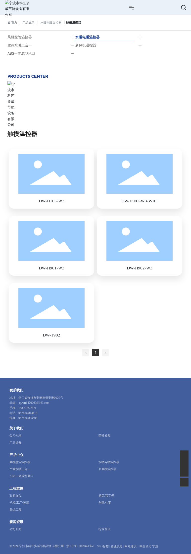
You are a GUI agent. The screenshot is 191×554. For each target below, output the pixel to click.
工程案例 (16, 488)
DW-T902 (51, 335)
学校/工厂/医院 (19, 502)
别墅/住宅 (104, 502)
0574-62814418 (27, 413)
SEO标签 (103, 546)
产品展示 (28, 22)
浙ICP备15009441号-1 (80, 546)
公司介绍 (15, 435)
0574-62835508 (27, 418)
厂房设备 (15, 442)
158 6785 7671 (27, 408)
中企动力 (145, 546)
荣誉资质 (104, 435)
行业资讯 (104, 529)
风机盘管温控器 (19, 37)
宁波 (155, 546)
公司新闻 (15, 529)
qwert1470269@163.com (34, 403)
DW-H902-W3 (139, 268)
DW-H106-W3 (51, 201)
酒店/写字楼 (106, 495)
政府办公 (15, 495)
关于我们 (16, 428)
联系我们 (16, 390)
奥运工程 (15, 509)
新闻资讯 (16, 522)
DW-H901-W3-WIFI (139, 201)
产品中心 (16, 455)
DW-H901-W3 (51, 268)
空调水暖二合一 (19, 45)
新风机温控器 (85, 45)
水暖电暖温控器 (51, 22)
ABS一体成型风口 (21, 53)
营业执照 (117, 546)
